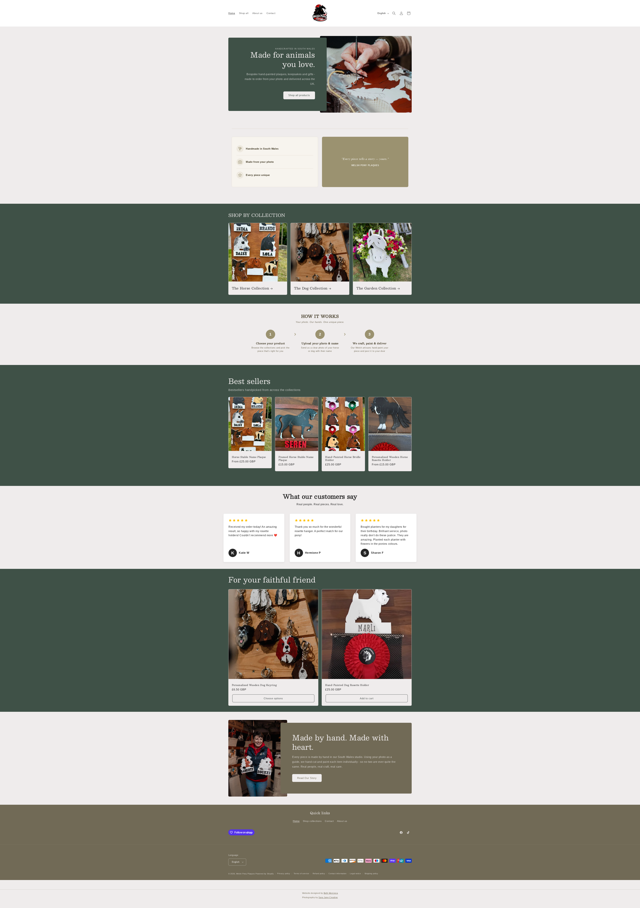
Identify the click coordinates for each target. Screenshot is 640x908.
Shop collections (312, 821)
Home (296, 821)
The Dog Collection (311, 288)
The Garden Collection (376, 288)
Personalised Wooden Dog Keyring (254, 684)
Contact (329, 821)
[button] (394, 13)
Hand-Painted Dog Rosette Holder (347, 684)
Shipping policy (371, 874)
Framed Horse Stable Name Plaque (296, 458)
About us (342, 821)
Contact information (337, 874)
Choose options (273, 698)
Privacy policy (283, 874)
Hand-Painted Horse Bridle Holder (343, 458)
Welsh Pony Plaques (245, 874)
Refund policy (319, 874)
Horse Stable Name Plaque (249, 456)
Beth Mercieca (331, 893)
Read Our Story (307, 778)
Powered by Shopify (265, 874)
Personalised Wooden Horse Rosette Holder (390, 458)
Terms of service (301, 874)
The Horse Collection (250, 288)
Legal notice (355, 874)
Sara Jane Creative (328, 897)
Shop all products (299, 95)
